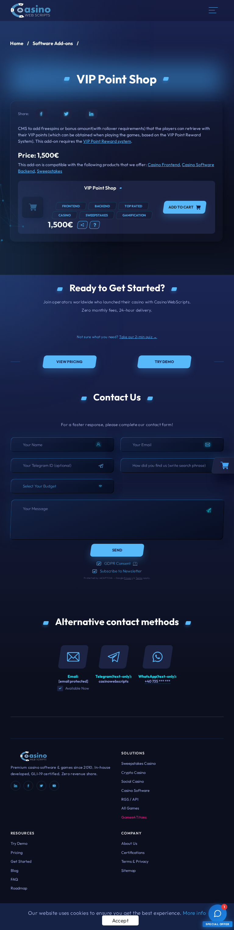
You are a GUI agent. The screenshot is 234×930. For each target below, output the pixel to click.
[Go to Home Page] (31, 9)
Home (16, 43)
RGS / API (129, 799)
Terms (139, 577)
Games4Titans (134, 817)
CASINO (64, 215)
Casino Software (135, 790)
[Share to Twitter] (66, 114)
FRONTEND (71, 206)
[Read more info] (95, 225)
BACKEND (102, 206)
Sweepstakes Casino (138, 763)
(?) (135, 563)
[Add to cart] (32, 207)
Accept (120, 920)
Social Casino (132, 781)
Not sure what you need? (117, 336)
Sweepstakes (49, 171)
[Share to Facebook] (41, 114)
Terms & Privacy (134, 861)
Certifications (132, 852)
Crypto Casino (133, 772)
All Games (130, 808)
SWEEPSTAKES (97, 215)
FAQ (14, 879)
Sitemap (128, 870)
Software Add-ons (53, 43)
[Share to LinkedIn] (92, 114)
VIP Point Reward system (107, 141)
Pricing (17, 852)
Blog (14, 870)
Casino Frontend (164, 164)
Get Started (21, 861)
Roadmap (19, 888)
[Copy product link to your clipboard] (82, 225)
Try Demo (19, 843)
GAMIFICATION (134, 215)
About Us (129, 843)
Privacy (128, 577)
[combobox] (62, 486)
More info (194, 913)
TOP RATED (133, 206)
